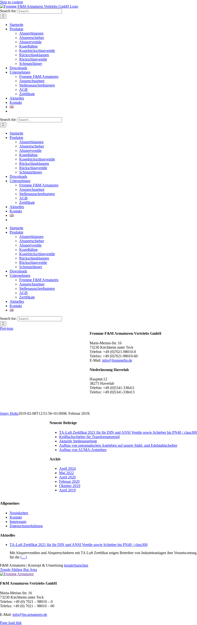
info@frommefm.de (117, 360)
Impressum (18, 522)
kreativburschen (76, 565)
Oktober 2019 (69, 486)
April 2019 (67, 490)
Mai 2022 (66, 473)
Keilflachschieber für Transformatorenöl (89, 437)
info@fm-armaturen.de (29, 615)
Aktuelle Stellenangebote (78, 441)
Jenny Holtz (9, 413)
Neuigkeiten (19, 513)
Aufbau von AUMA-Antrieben (82, 450)
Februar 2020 (69, 481)
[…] (23, 557)
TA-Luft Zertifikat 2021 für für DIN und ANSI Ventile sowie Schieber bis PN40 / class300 (128, 432)
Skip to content (11, 2)
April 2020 (67, 477)
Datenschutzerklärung (26, 526)
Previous (6, 328)
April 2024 (67, 468)
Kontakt (16, 517)
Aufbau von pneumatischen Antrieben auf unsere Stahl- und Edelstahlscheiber (118, 445)
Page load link (11, 623)
